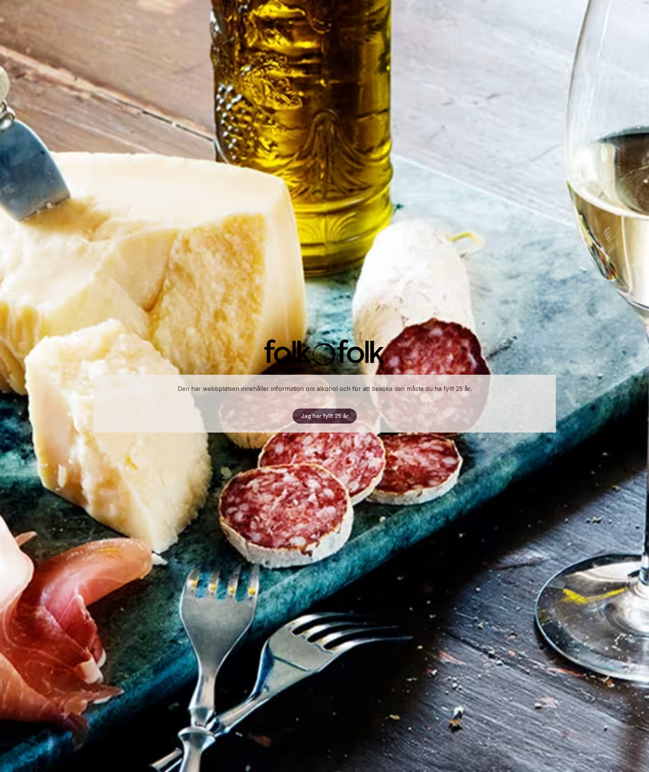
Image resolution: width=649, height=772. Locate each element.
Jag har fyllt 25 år (325, 416)
